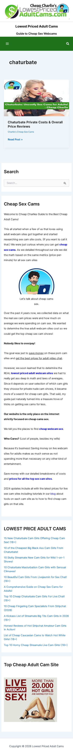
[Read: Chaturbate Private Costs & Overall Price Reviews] (36, 97)
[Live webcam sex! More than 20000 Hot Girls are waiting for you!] (30, 699)
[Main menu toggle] (7, 44)
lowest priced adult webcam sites (32, 373)
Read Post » (15, 140)
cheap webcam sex (51, 429)
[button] (67, 44)
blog (53, 493)
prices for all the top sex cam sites (30, 478)
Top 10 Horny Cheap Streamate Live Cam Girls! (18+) (36, 645)
